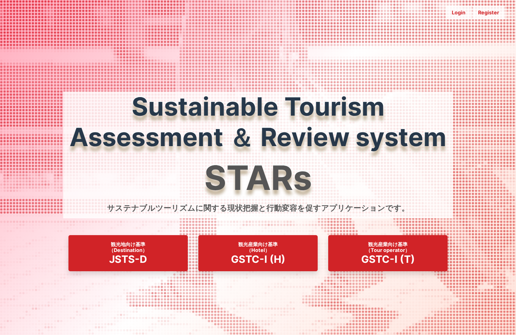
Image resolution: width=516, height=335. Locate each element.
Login (458, 12)
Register (488, 12)
